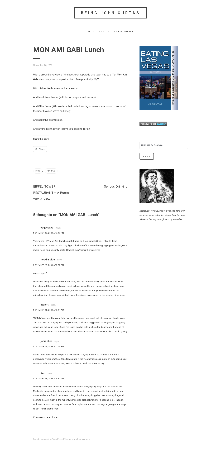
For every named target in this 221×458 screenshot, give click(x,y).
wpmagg (85, 439)
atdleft (45, 304)
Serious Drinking (115, 186)
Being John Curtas (110, 13)
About (92, 31)
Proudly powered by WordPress (48, 439)
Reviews (51, 171)
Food (37, 171)
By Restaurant (123, 31)
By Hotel (105, 31)
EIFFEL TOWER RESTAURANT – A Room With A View (51, 192)
